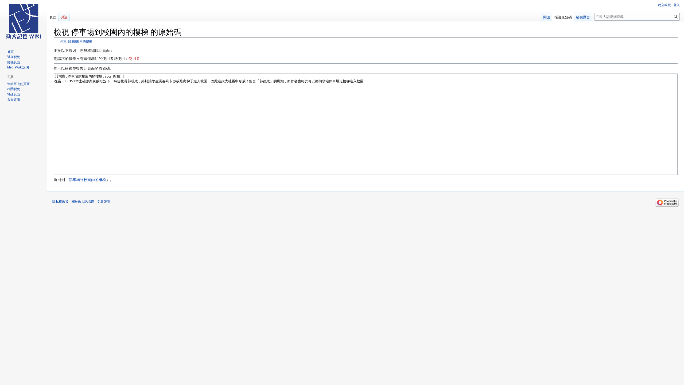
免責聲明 (103, 201)
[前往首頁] (23, 21)
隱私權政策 (60, 201)
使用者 (134, 58)
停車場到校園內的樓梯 (76, 41)
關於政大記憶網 (83, 201)
